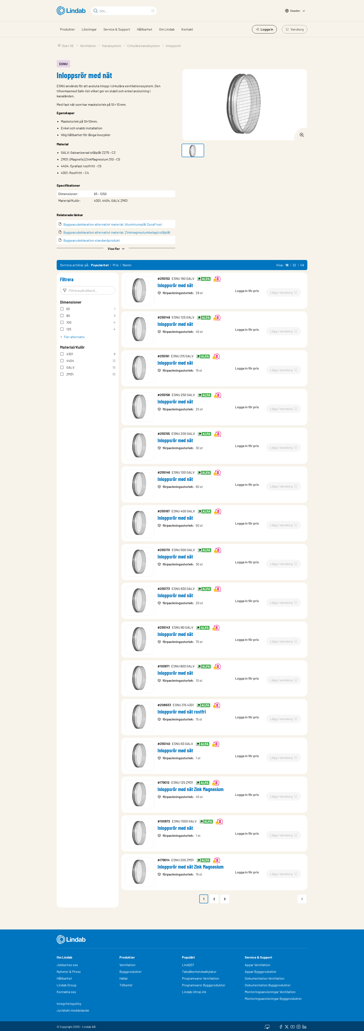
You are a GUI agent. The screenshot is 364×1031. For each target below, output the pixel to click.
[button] (116, 248)
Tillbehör (126, 985)
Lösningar (89, 29)
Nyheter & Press (69, 971)
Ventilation (127, 965)
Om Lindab (167, 29)
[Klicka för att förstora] (300, 134)
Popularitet (100, 265)
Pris (116, 265)
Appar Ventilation (257, 965)
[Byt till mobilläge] (266, 1026)
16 (287, 265)
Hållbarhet (144, 29)
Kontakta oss (66, 992)
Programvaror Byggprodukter (203, 985)
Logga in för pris (247, 291)
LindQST (188, 965)
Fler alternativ (74, 337)
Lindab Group (66, 985)
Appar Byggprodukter (261, 971)
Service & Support (116, 29)
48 (302, 265)
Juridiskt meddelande (73, 1010)
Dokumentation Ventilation (264, 978)
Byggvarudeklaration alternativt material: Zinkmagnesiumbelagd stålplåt (116, 232)
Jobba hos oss (67, 965)
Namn (127, 265)
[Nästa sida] (302, 898)
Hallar (123, 978)
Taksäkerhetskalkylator (199, 971)
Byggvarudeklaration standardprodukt (91, 240)
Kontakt (187, 29)
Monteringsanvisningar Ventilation (270, 992)
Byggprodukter (130, 971)
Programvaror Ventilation (200, 978)
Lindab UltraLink (194, 992)
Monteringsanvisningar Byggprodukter (273, 998)
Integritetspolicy (69, 1004)
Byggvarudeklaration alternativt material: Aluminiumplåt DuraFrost (112, 224)
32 (294, 265)
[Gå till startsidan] (72, 11)
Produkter (67, 29)
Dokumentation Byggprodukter (268, 985)
